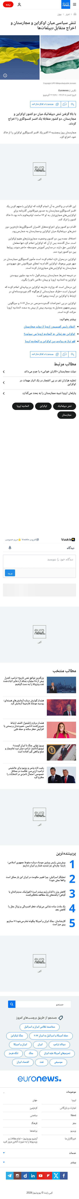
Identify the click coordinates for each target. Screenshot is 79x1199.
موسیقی (58, 1062)
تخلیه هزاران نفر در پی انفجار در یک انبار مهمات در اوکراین (48, 382)
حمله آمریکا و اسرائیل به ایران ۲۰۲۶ (51, 1036)
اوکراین (43, 406)
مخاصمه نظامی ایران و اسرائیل (39, 1027)
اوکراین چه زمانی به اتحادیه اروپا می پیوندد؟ (49, 334)
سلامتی (33, 1115)
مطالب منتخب (64, 671)
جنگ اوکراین (17, 1036)
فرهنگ (34, 1123)
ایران (40, 1044)
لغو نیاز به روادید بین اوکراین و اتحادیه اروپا (50, 341)
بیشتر (73, 1162)
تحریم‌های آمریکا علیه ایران (57, 1053)
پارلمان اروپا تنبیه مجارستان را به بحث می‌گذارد (49, 393)
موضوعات (71, 1092)
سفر (74, 1123)
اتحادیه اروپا (23, 406)
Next (73, 1115)
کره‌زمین (33, 1108)
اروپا (74, 1100)
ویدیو (73, 1131)
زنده (8, 4)
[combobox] (39, 1004)
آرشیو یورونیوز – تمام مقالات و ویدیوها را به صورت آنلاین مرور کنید (20, 1140)
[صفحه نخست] (75, 14)
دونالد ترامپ (59, 1044)
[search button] (11, 1004)
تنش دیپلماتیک (64, 406)
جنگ (31, 1053)
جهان (60, 14)
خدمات (72, 1153)
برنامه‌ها (33, 1131)
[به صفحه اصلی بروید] (65, 4)
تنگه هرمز (13, 1053)
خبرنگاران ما (70, 1138)
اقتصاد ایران (23, 1062)
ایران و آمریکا (20, 1044)
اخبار (68, 14)
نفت (42, 1062)
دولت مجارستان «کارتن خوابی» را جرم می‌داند (50, 372)
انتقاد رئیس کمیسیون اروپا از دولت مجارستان (49, 326)
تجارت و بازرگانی (68, 1108)
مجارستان (66, 415)
